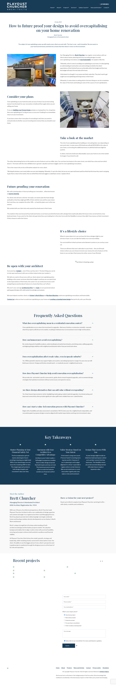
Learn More (72, 581)
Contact (106, 7)
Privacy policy (97, 668)
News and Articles (96, 7)
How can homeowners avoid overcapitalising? (42, 340)
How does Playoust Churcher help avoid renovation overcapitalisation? (53, 373)
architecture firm (27, 288)
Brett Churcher (80, 55)
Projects (65, 7)
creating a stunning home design (60, 299)
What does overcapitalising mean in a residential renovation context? (52, 323)
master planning (14, 194)
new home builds (85, 60)
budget (19, 271)
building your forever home (22, 110)
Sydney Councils (83, 7)
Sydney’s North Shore (37, 295)
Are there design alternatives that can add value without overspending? (53, 390)
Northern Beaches (52, 295)
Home (52, 7)
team (37, 288)
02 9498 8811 (105, 4)
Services (73, 7)
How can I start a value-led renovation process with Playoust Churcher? (53, 406)
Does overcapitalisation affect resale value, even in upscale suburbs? (51, 356)
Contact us (10, 299)
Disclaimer (106, 668)
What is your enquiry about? (69, 611)
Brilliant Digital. (104, 671)
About (58, 7)
